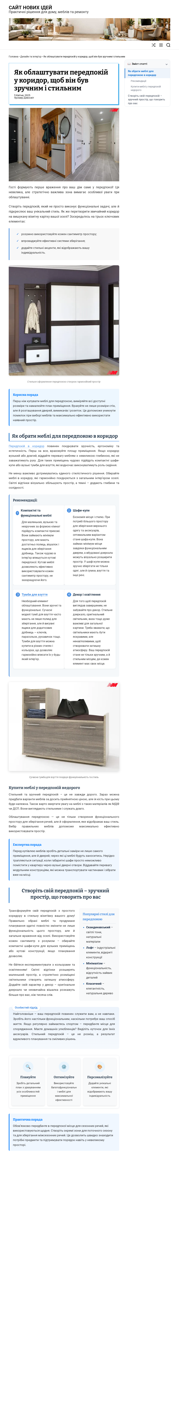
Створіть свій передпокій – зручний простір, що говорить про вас (146, 99)
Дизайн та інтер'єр (30, 56)
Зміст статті (137, 63)
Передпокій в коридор (26, 446)
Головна (13, 56)
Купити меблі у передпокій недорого (146, 88)
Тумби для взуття (35, 594)
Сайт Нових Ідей (30, 7)
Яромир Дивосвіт (24, 98)
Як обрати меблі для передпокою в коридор (142, 73)
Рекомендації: (138, 81)
